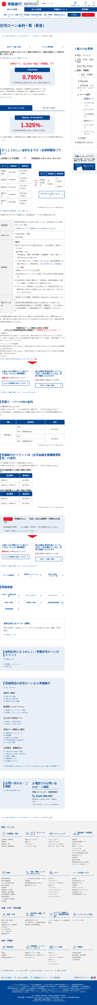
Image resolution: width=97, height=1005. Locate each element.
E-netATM (4, 927)
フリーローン (89, 126)
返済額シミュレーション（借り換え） (17, 712)
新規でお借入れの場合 (16, 108)
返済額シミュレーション (13, 664)
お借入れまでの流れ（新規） (15, 751)
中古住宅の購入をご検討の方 (15, 740)
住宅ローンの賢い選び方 (13, 721)
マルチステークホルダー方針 (59, 992)
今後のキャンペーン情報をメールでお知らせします (35, 228)
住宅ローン (37, 36)
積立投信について (77, 855)
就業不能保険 (5, 896)
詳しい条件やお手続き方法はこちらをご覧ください (18, 359)
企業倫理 (23, 988)
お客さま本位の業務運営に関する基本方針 (44, 986)
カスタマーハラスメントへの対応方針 (18, 986)
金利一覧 (8, 666)
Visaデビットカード (54, 841)
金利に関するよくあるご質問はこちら (14, 58)
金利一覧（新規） (11, 696)
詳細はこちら (10, 634)
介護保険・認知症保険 (7, 892)
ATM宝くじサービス (77, 887)
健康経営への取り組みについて (50, 990)
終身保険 (3, 887)
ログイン (88, 15)
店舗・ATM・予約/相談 (85, 61)
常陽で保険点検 (5, 878)
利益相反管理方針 (13, 988)
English (82, 991)
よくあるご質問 (10, 742)
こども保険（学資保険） (8, 899)
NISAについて (76, 844)
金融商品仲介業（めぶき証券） (81, 862)
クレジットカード (53, 839)
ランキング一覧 (76, 848)
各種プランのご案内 (12, 737)
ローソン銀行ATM (6, 931)
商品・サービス (84, 55)
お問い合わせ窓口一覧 (12, 790)
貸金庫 (74, 878)
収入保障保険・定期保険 (8, 894)
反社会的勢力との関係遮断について (38, 988)
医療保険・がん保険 (7, 890)
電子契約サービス (77, 892)
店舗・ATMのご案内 (7, 920)
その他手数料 (76, 959)
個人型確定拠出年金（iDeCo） (33, 883)
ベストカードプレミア (54, 890)
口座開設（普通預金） (7, 839)
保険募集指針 (75, 986)
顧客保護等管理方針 (78, 984)
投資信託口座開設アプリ (79, 841)
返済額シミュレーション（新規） (16, 710)
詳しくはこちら (7, 97)
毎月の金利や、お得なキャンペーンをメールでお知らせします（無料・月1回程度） (32, 766)
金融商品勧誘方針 (64, 986)
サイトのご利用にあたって (21, 984)
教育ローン (89, 121)
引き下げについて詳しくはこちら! (50, 194)
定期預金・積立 (5, 844)
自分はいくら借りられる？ (14, 724)
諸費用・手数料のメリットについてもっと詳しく (21, 531)
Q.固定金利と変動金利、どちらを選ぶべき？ (16, 211)
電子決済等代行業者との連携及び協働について (25, 990)
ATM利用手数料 (76, 952)
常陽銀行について (60, 9)
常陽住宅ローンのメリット (14, 733)
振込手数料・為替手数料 (79, 955)
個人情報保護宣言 (36, 984)
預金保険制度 (85, 986)
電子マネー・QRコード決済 (56, 846)
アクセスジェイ (29, 844)
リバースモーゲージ (54, 896)
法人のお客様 (36, 9)
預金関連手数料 (76, 957)
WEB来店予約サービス (31, 920)
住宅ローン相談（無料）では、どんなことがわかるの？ (19, 392)
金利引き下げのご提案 (12, 701)
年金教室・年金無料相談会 (32, 924)
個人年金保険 (5, 885)
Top (3, 36)
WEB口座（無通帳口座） (8, 846)
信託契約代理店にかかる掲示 (20, 992)
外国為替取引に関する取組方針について (73, 990)
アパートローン (52, 894)
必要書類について (11, 758)
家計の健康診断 (5, 880)
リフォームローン (89, 133)
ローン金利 (85, 94)
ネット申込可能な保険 (7, 883)
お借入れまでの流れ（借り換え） (16, 754)
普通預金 (3, 841)
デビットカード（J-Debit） (56, 844)
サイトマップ (74, 992)
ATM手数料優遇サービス (79, 894)
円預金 (3, 952)
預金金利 (84, 81)
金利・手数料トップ (87, 76)
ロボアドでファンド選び (79, 850)
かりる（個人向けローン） (24, 36)
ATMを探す (4, 922)
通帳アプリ (28, 841)
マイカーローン (89, 104)
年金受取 (27, 880)
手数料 (83, 138)
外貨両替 (74, 885)
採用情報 (85, 9)
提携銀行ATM (5, 933)
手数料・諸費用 (10, 756)
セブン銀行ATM (5, 929)
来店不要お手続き (85, 66)
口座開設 (74, 15)
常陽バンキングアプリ (31, 839)
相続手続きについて (30, 885)
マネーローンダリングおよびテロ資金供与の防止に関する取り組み (70, 988)
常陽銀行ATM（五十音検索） (9, 924)
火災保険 (3, 901)
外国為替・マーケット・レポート (87, 87)
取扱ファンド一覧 (77, 846)
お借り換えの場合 (48, 108)
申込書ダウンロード (12, 761)
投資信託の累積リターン (8, 957)
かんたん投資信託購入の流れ (80, 853)
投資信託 (74, 839)
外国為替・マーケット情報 (32, 952)
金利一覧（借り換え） (12, 698)
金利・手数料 (83, 70)
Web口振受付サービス (78, 880)
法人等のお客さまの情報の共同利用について (56, 984)
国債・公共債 (76, 859)
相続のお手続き (62, 970)
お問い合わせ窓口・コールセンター (42, 970)
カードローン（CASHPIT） (89, 113)
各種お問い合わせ (85, 142)
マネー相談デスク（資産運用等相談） (35, 922)
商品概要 (8, 735)
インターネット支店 (30, 846)
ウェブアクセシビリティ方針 (39, 992)
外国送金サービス (77, 883)
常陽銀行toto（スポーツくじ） (81, 890)
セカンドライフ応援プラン (79, 864)
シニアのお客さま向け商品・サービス (35, 878)
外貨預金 (74, 857)
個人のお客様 (12, 9)
